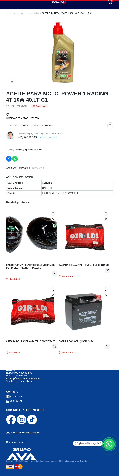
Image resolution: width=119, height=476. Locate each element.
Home (8, 13)
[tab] (18, 168)
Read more (54, 273)
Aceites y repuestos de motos (26, 13)
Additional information (18, 168)
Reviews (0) (38, 168)
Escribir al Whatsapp (48, 137)
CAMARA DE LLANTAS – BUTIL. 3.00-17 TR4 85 (30, 341)
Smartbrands (81, 461)
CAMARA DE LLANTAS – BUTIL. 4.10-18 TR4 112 (84, 265)
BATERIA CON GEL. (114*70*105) (76, 341)
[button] (7, 114)
